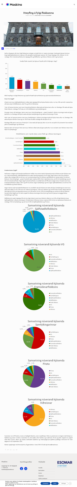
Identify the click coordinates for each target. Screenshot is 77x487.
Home (27, 15)
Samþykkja (45, 483)
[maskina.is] (14, 4)
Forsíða (40, 467)
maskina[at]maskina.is (8, 469)
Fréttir (32, 15)
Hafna (54, 483)
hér (13, 485)
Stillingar (63, 483)
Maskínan (41, 476)
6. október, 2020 (8, 48)
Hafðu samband (42, 478)
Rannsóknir (41, 470)
